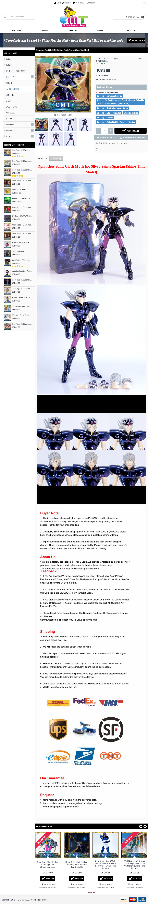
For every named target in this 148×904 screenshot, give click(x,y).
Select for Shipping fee (107, 92)
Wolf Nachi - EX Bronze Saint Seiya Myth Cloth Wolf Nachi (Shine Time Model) (76, 864)
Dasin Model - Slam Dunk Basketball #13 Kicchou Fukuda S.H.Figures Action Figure (22, 234)
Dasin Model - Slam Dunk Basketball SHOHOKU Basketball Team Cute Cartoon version (22, 225)
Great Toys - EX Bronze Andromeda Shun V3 (22, 170)
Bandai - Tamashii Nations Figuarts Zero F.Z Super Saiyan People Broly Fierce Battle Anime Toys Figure (22, 198)
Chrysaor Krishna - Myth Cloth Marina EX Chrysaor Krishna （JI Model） (22, 306)
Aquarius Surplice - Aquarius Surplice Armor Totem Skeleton (22, 271)
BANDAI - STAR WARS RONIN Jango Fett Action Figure (22, 216)
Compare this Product (134, 137)
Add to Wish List (108, 137)
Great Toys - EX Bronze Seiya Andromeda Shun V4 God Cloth (22, 280)
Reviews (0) (56, 158)
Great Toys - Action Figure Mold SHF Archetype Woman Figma (22, 251)
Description (42, 158)
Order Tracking (139, 40)
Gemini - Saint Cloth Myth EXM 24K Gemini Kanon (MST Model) (22, 298)
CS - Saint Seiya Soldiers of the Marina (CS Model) (22, 315)
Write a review (122, 143)
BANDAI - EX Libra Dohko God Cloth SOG (22, 190)
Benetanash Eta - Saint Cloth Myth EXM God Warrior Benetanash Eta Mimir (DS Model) (105, 864)
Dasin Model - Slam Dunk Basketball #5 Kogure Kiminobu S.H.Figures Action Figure (22, 181)
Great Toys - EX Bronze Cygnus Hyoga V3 (22, 161)
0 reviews (112, 143)
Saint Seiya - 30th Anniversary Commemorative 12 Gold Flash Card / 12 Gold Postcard (22, 260)
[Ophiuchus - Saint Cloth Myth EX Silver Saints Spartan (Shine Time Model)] (42, 123)
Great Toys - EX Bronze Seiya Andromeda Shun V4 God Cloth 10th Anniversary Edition (22, 324)
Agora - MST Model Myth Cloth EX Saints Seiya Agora (134, 864)
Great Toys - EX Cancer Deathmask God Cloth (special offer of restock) (22, 289)
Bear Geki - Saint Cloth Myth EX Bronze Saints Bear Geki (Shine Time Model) (47, 864)
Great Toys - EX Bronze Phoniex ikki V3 (22, 150)
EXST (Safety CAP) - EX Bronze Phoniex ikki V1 (22, 243)
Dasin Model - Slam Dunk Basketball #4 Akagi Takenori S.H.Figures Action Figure (22, 207)
